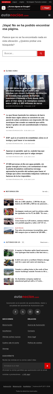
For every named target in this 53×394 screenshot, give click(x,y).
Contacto (31, 331)
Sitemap (5, 349)
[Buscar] (41, 53)
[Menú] (50, 15)
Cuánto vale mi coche (10, 343)
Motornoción (7, 325)
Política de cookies (35, 343)
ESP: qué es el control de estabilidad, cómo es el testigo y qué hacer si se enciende (27, 139)
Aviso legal (32, 337)
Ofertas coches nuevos (11, 337)
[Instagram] (30, 312)
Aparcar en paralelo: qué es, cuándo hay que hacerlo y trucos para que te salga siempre (25, 152)
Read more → (44, 242)
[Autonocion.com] (14, 15)
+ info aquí (26, 374)
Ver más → (45, 191)
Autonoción (7, 386)
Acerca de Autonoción (36, 325)
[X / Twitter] (23, 312)
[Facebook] (15, 312)
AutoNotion (6, 331)
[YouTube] (38, 312)
